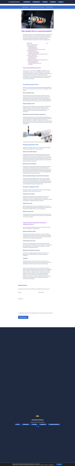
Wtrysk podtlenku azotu (33, 47)
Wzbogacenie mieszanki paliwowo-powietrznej (37, 49)
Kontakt (34, 424)
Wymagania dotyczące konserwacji (35, 63)
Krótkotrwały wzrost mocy (33, 62)
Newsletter (25, 424)
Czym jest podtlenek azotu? (33, 44)
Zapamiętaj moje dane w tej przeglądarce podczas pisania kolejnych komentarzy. (36, 313)
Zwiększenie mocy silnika (33, 56)
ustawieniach (51, 464)
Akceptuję (59, 464)
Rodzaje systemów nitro (32, 50)
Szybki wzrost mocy (32, 57)
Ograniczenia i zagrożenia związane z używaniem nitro (38, 59)
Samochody (41, 7)
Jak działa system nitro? (32, 46)
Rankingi (53, 1)
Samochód (27, 1)
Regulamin (43, 424)
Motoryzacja (36, 1)
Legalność (31, 64)
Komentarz (20, 298)
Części (60, 1)
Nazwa (20, 292)
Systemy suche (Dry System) (34, 52)
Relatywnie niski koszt (33, 58)
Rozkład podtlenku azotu (33, 48)
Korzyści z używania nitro (32, 55)
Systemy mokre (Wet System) (34, 51)
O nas (17, 424)
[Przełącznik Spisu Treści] (46, 43)
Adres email (41, 292)
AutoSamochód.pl (15, 2)
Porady (45, 1)
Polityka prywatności (54, 424)
